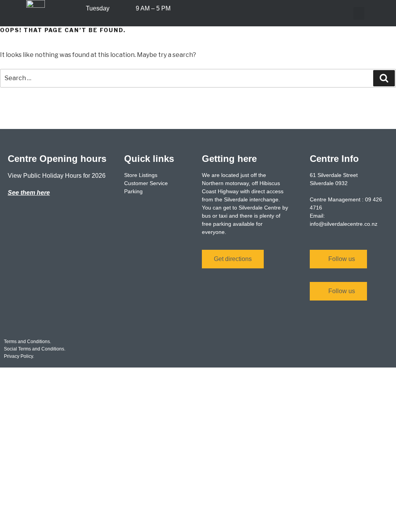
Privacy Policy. (19, 356)
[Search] (384, 78)
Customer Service (146, 183)
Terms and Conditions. (27, 341)
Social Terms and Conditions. (34, 349)
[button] (358, 13)
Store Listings (140, 175)
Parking (133, 191)
